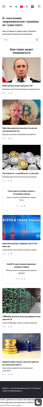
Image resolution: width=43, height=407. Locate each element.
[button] (38, 402)
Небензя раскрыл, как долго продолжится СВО (17, 86)
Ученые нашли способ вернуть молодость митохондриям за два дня (21, 192)
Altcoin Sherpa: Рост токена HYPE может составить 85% (20, 173)
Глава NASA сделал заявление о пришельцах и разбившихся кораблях (21, 265)
